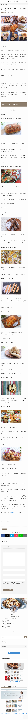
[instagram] (14, 631)
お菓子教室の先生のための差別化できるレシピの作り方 (14, 713)
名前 (4, 567)
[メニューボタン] (26, 1)
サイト (4, 577)
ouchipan (4, 12)
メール (4, 572)
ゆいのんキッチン (14, 1)
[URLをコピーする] (25, 535)
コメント (5, 551)
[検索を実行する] (25, 637)
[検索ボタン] (1, 1)
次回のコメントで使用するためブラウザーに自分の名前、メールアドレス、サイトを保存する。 (14, 583)
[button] (3, 535)
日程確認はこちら (14, 512)
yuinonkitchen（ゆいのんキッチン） (14, 681)
